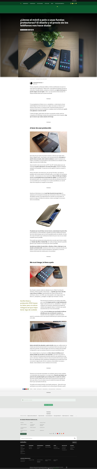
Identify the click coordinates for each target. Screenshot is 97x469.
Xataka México (23, 459)
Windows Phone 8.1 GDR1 (24, 431)
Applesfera (22, 449)
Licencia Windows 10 (49, 415)
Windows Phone (42, 422)
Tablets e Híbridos (24, 424)
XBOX (52, 3)
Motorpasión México (56, 460)
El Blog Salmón (72, 447)
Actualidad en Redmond (32, 425)
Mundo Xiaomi (23, 453)
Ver (49, 404)
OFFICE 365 (47, 3)
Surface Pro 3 (42, 427)
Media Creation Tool (65, 415)
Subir (74, 442)
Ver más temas (23, 433)
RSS (61, 433)
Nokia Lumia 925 (33, 427)
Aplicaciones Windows (42, 425)
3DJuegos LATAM (31, 459)
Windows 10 (42, 430)
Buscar (75, 438)
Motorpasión (56, 447)
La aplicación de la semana (24, 428)
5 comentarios (24, 29)
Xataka (22, 447)
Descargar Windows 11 (57, 415)
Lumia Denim (32, 430)
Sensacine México (40, 459)
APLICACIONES (40, 3)
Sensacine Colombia (38, 462)
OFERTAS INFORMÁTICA (59, 3)
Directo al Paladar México (48, 460)
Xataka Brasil (23, 461)
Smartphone (45, 389)
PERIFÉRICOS (32, 3)
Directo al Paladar (48, 447)
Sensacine (38, 447)
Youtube (72, 3)
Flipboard (76, 3)
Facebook (28, 29)
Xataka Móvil (23, 448)
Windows (22, 422)
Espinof (38, 448)
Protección (40, 389)
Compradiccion (64, 449)
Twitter (74, 3)
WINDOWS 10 (25, 3)
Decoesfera (64, 448)
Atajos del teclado (41, 415)
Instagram (70, 3)
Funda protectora (52, 389)
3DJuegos (30, 447)
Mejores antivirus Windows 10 (32, 415)
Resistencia (59, 389)
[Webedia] (74, 0)
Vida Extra (30, 448)
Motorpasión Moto (57, 448)
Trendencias (64, 447)
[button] (38, 82)
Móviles (35, 389)
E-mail (33, 29)
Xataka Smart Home (23, 452)
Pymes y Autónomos (72, 449)
